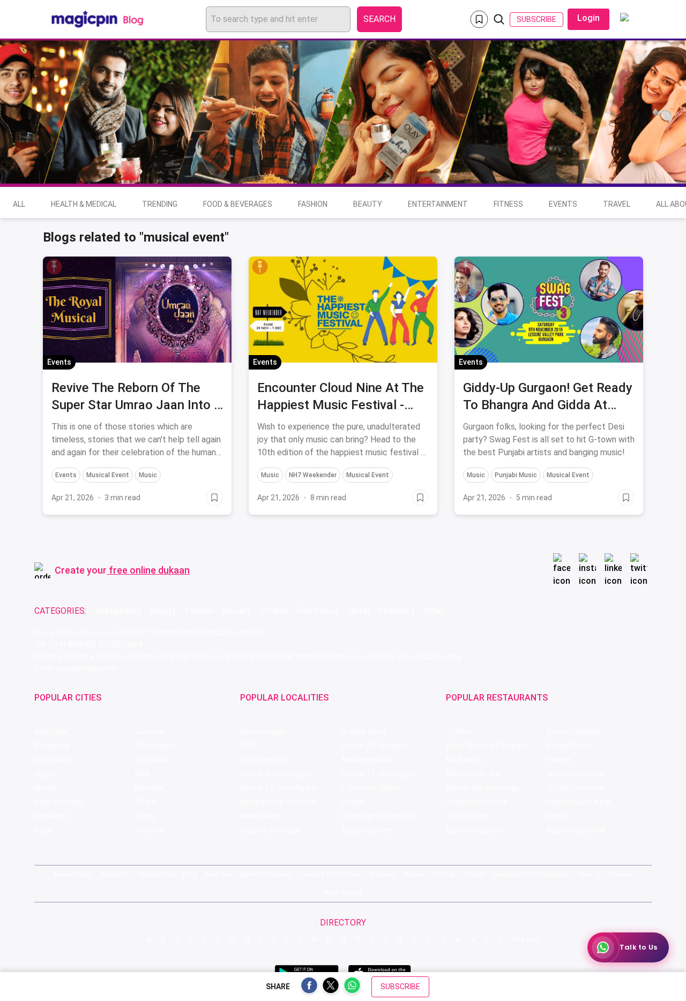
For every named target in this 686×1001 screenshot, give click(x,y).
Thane (146, 801)
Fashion (312, 204)
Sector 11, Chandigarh (278, 788)
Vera (585, 874)
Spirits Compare (265, 874)
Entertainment (438, 204)
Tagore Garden (366, 830)
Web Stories (343, 893)
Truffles (459, 731)
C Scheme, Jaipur (371, 788)
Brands (474, 874)
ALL (19, 204)
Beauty (367, 204)
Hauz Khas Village (270, 830)
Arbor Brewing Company (487, 745)
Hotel (358, 611)
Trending (159, 204)
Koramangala (263, 731)
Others (525, 939)
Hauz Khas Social (576, 830)
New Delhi (51, 731)
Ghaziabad (52, 759)
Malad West (260, 816)
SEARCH (379, 19)
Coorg (145, 816)
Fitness (508, 204)
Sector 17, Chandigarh (379, 774)
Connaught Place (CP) (378, 816)
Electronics (317, 611)
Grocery (236, 611)
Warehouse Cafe (575, 774)
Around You (156, 874)
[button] (54, 267)
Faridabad (152, 759)
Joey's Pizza (467, 816)
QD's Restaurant (474, 830)
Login (588, 18)
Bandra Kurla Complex (277, 801)
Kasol (43, 830)
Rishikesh (51, 816)
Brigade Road (363, 731)
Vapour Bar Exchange (482, 788)
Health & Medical (83, 204)
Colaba (352, 801)
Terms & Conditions (330, 874)
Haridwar (150, 830)
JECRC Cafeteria (575, 788)
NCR (142, 774)
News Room (73, 874)
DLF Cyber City (264, 759)
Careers (620, 874)
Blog (190, 874)
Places (414, 874)
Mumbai (149, 788)
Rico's (556, 816)
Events (563, 204)
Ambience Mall (366, 759)
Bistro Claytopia (574, 731)
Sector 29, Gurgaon (374, 745)
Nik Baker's (464, 759)
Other (434, 611)
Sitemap (382, 874)
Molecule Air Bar (473, 774)
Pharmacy (396, 611)
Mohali (45, 788)
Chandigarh (154, 745)
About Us (115, 874)
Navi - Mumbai (58, 801)
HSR (247, 745)
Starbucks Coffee (477, 801)
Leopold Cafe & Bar (579, 801)
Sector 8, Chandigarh (276, 774)
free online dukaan (149, 570)
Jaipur (45, 774)
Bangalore (51, 745)
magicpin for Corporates (532, 874)
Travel (616, 204)
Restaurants (118, 611)
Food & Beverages (237, 204)
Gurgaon (149, 731)
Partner (443, 874)
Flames (559, 759)
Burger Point (568, 745)
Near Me (219, 874)
